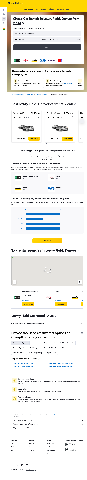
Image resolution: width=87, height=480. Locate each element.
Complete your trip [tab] (35, 353)
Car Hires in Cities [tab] (19, 353)
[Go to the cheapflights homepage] (15, 3)
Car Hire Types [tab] (35, 348)
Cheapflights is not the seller (23, 420)
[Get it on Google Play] (71, 444)
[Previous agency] (14, 282)
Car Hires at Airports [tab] (20, 343)
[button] (3, 3)
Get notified (68, 83)
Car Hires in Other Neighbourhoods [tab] (43, 343)
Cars (12, 94)
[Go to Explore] (3, 23)
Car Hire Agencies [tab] (19, 348)
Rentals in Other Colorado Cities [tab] (55, 348)
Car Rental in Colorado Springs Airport (61, 363)
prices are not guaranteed (53, 414)
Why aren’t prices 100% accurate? (25, 428)
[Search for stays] (3, 14)
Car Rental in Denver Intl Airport (22, 363)
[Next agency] (80, 282)
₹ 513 (17, 23)
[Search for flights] (3, 10)
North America (19, 94)
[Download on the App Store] (71, 449)
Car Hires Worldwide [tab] (67, 343)
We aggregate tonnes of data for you (26, 424)
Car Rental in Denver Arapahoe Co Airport (62, 366)
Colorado (38, 94)
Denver (45, 94)
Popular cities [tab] (51, 353)
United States (29, 94)
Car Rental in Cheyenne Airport (22, 366)
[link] (47, 240)
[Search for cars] (3, 19)
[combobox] (19, 29)
